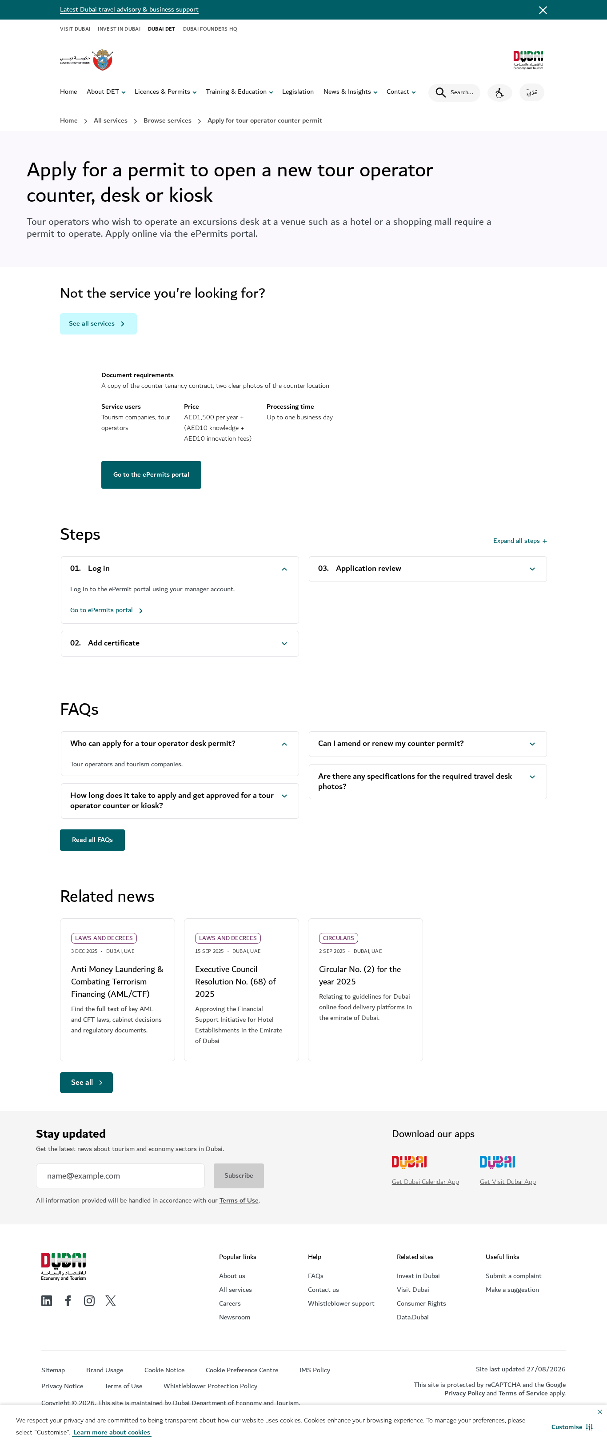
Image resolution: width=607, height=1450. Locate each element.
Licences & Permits (162, 92)
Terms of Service (523, 1393)
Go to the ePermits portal (151, 475)
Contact (398, 92)
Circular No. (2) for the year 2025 (360, 975)
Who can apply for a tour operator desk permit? (153, 744)
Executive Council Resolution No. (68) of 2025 (235, 982)
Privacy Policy (464, 1393)
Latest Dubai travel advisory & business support (129, 10)
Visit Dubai (75, 29)
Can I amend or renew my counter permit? (391, 744)
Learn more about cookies (111, 1432)
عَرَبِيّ (532, 92)
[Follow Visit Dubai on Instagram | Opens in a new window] (89, 1300)
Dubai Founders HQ (210, 29)
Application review (368, 569)
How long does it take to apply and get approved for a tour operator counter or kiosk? (172, 801)
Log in (99, 569)
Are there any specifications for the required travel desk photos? (415, 782)
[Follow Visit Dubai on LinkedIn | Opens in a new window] (46, 1300)
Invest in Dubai (119, 29)
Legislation (298, 92)
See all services (92, 324)
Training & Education (236, 92)
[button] (572, 1427)
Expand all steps (516, 541)
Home (68, 92)
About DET (103, 92)
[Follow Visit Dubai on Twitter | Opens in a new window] (110, 1300)
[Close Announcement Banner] (543, 9)
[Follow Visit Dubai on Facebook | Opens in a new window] (68, 1300)
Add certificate (114, 643)
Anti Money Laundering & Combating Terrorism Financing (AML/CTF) (117, 982)
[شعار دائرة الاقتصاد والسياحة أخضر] (528, 60)
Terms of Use (239, 1201)
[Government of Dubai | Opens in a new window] (86, 60)
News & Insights (347, 92)
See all (82, 1082)
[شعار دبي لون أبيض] (63, 1267)
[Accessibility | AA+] (499, 93)
